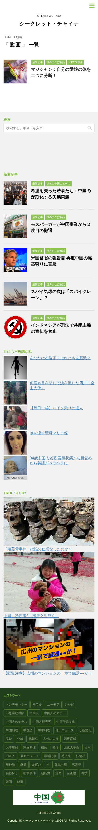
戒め (44, 747)
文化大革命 (71, 747)
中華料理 (44, 730)
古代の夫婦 (51, 739)
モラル (37, 704)
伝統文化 (85, 730)
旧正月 (10, 756)
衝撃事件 (29, 773)
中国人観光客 (42, 721)
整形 (55, 747)
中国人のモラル (16, 721)
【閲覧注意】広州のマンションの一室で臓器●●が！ (48, 673)
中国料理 (12, 730)
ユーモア (53, 704)
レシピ (69, 704)
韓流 (20, 782)
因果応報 (70, 739)
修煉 (9, 739)
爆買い (36, 764)
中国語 (28, 730)
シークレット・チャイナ (49, 24)
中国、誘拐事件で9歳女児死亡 (31, 616)
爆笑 (23, 764)
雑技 (84, 773)
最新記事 (50, 756)
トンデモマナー (16, 704)
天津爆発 (12, 747)
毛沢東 (66, 756)
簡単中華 (60, 764)
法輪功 (80, 756)
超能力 (45, 773)
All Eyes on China (49, 813)
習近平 (76, 764)
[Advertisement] (49, 153)
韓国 (9, 782)
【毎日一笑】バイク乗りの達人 (56, 408)
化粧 (20, 739)
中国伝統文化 (65, 721)
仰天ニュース (64, 730)
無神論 (10, 764)
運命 (58, 773)
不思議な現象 (15, 713)
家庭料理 (29, 747)
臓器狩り (12, 773)
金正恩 (71, 773)
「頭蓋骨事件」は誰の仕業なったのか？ (38, 549)
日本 (87, 747)
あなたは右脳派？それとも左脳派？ (60, 358)
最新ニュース (29, 756)
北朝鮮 (33, 739)
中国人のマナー (55, 713)
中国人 (34, 713)
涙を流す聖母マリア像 (49, 433)
